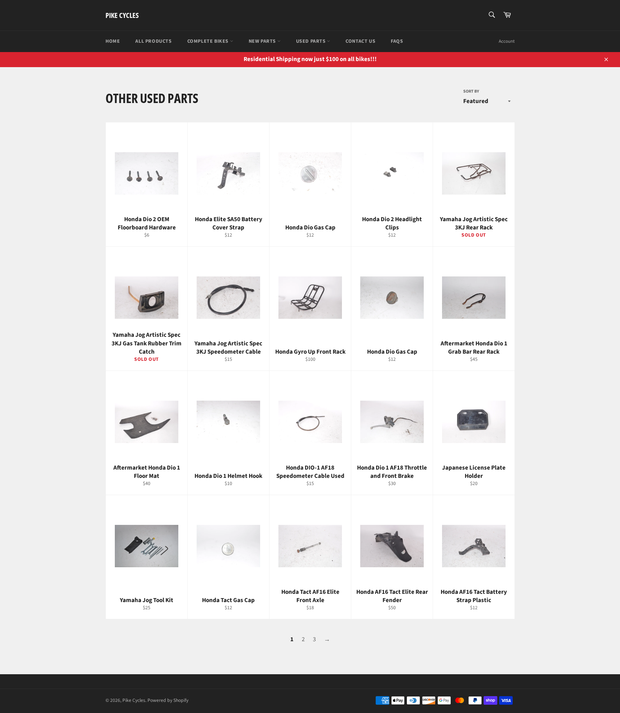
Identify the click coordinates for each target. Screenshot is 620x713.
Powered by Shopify (167, 700)
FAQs (397, 41)
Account (507, 41)
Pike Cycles (122, 15)
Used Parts (311, 41)
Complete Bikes (208, 41)
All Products (153, 41)
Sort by (471, 91)
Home (112, 41)
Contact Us (360, 41)
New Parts (263, 41)
